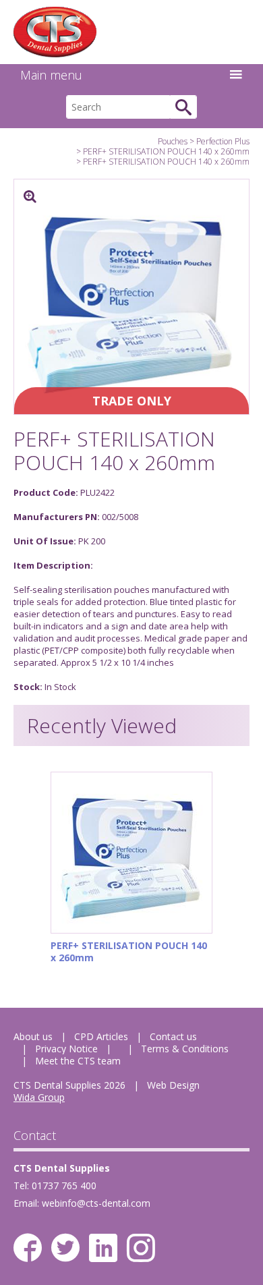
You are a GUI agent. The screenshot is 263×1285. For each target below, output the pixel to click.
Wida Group (39, 1097)
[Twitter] (65, 1248)
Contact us (173, 1036)
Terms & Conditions (185, 1048)
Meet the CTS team (78, 1060)
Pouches (172, 141)
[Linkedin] (103, 1248)
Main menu (51, 75)
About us (33, 1036)
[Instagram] (141, 1248)
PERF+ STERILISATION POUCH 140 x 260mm (166, 151)
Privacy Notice (66, 1048)
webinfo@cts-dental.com (96, 1203)
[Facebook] (27, 1248)
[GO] (183, 107)
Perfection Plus (223, 141)
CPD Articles (101, 1036)
